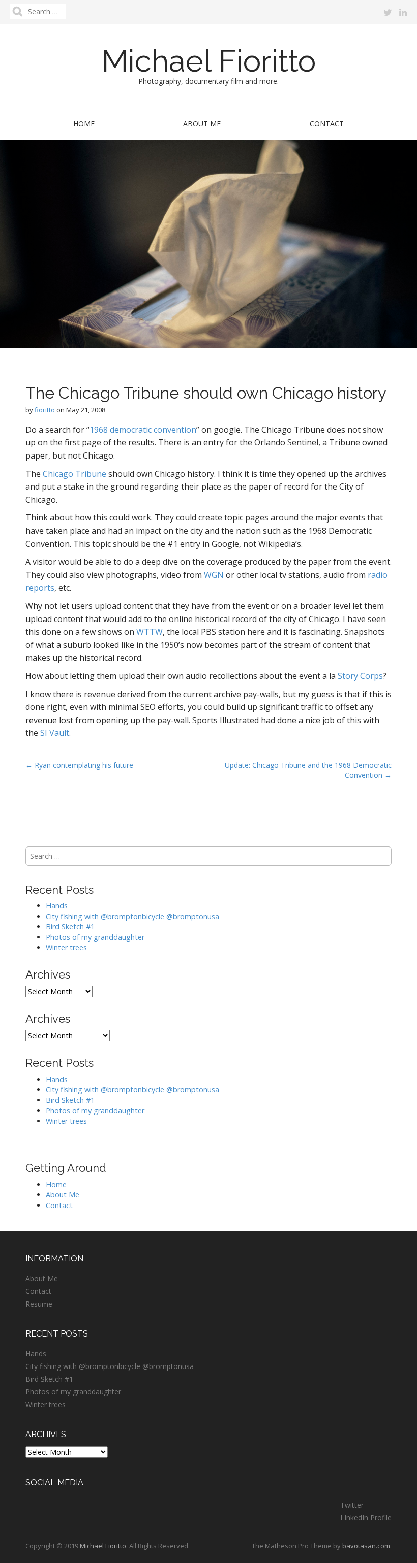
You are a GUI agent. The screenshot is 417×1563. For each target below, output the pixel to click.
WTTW (149, 631)
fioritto (45, 409)
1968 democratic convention (143, 429)
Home (84, 123)
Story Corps (360, 675)
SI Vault (54, 732)
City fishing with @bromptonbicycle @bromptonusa (132, 916)
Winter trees (66, 947)
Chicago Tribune (74, 473)
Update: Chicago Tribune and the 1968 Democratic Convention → (308, 770)
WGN (214, 574)
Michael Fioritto (209, 61)
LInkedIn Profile (366, 1517)
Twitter (352, 1505)
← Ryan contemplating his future (79, 765)
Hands (57, 905)
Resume (38, 1304)
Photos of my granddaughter (95, 937)
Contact (327, 123)
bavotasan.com (366, 1545)
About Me (202, 123)
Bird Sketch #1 (70, 926)
